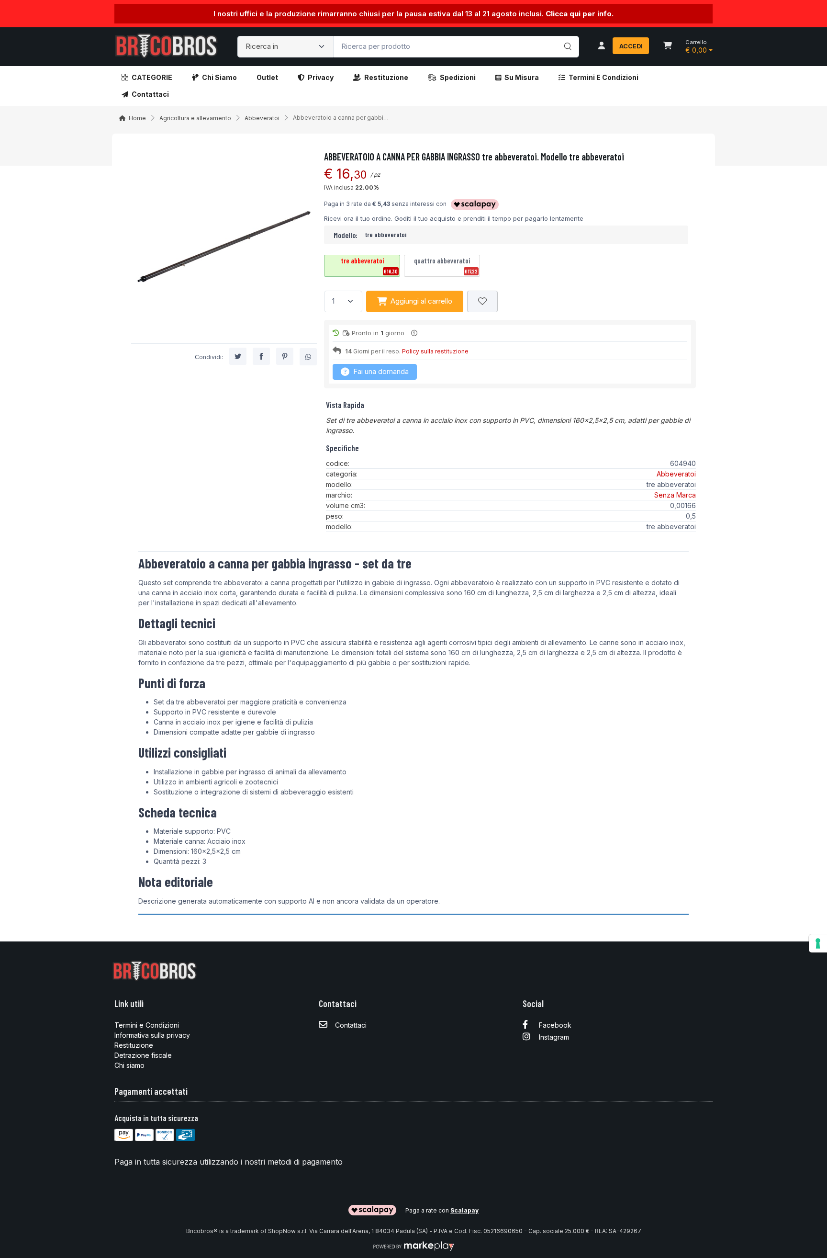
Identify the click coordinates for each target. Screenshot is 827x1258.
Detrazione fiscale (143, 1055)
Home (137, 118)
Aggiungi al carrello (421, 301)
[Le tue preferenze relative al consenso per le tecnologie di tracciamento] (818, 943)
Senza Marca (675, 495)
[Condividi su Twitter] (237, 356)
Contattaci (150, 94)
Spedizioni (458, 77)
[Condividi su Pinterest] (284, 356)
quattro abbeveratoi (446, 265)
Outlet (267, 77)
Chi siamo (219, 77)
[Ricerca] (566, 36)
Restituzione (386, 77)
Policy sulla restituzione (435, 351)
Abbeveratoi (262, 118)
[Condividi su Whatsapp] (308, 357)
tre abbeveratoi (369, 265)
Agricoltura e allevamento (195, 118)
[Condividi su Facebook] (261, 356)
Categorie (152, 77)
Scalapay (464, 1210)
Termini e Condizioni (603, 77)
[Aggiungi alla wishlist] (482, 301)
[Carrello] (668, 46)
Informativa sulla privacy (152, 1035)
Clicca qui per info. (580, 13)
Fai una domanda (380, 371)
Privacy (321, 77)
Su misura (521, 77)
